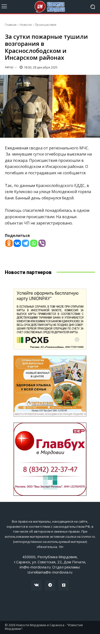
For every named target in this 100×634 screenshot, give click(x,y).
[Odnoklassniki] (9, 243)
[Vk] (36, 585)
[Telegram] (25, 243)
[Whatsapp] (33, 243)
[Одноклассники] (63, 585)
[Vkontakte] (17, 243)
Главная (11, 25)
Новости (26, 25)
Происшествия (45, 25)
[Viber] (42, 243)
